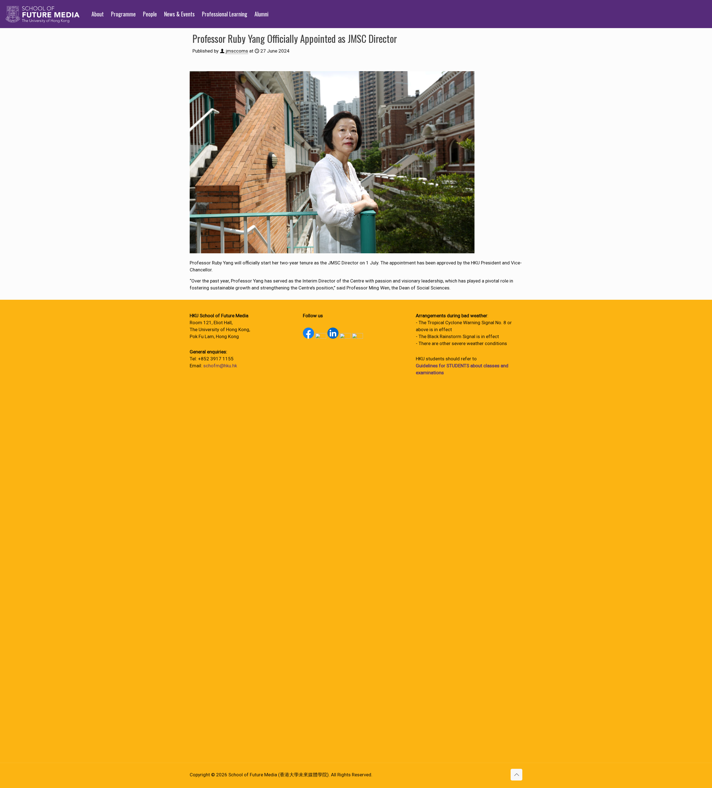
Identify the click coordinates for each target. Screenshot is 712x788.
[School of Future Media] (43, 14)
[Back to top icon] (516, 774)
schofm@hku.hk (220, 365)
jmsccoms (237, 51)
